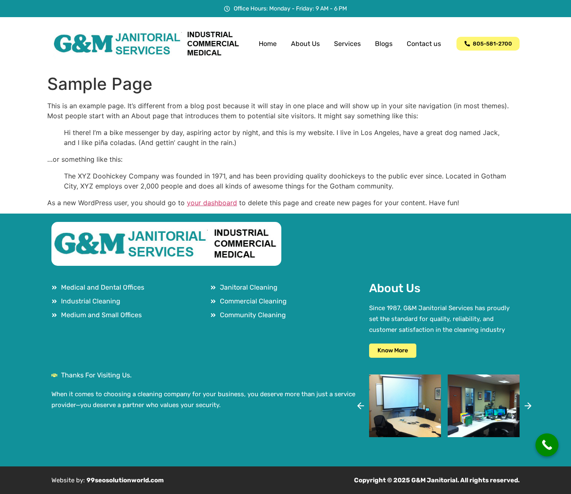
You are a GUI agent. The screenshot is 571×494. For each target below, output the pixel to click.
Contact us (424, 44)
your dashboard (212, 203)
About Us (305, 44)
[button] (361, 406)
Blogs (384, 44)
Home (268, 44)
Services (347, 44)
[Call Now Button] (546, 444)
